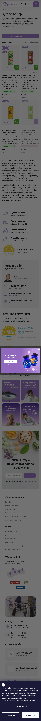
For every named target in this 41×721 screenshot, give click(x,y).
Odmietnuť (11, 715)
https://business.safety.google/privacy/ (18, 700)
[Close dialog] (39, 349)
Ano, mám (11, 361)
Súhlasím (30, 715)
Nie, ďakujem (10, 364)
